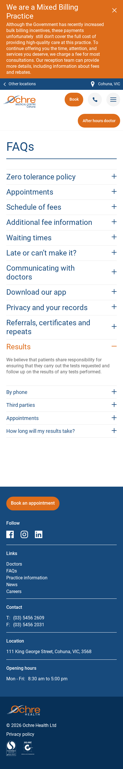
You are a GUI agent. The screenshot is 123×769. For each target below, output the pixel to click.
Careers (13, 591)
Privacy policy (20, 734)
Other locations (22, 84)
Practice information (26, 577)
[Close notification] (114, 10)
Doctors (14, 564)
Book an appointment (33, 505)
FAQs (11, 571)
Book (76, 101)
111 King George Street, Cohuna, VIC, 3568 (49, 651)
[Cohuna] (19, 98)
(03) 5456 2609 (28, 618)
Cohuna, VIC (105, 84)
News (11, 584)
